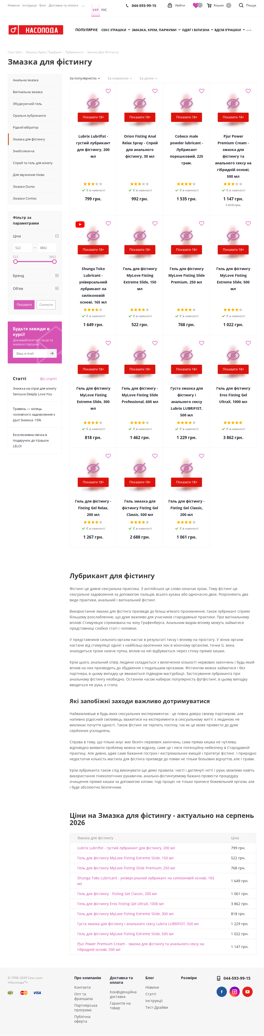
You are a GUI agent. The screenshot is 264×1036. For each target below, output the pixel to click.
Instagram (234, 992)
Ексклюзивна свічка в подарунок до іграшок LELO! (31, 440)
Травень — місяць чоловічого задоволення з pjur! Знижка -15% (34, 414)
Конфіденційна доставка (123, 994)
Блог (149, 977)
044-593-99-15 (237, 978)
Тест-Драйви (156, 1007)
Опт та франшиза (83, 996)
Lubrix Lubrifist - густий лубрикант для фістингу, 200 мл (126, 847)
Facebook (222, 992)
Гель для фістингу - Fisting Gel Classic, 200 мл (117, 893)
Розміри (189, 977)
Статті (150, 994)
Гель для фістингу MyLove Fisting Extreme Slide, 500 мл (125, 933)
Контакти (82, 987)
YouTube (247, 992)
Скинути (46, 304)
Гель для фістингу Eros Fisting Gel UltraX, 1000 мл (120, 903)
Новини (152, 987)
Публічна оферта (82, 1019)
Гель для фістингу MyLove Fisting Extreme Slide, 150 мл (125, 857)
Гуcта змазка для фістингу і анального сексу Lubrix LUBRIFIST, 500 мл (138, 923)
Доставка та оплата (121, 980)
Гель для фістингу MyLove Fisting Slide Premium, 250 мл (126, 867)
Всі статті (48, 378)
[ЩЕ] (251, 29)
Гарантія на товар (120, 1005)
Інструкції (154, 1000)
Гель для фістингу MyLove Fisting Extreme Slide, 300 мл (125, 913)
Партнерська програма (85, 1007)
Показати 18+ (93, 117)
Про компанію (87, 977)
